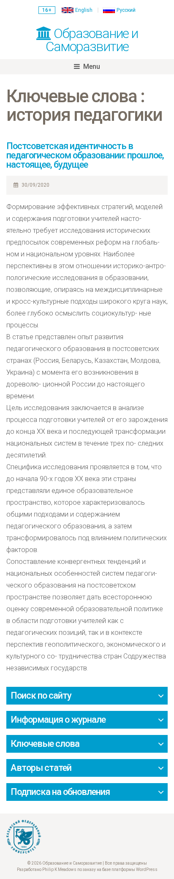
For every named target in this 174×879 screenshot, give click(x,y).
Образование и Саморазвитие (92, 39)
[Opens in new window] (87, 837)
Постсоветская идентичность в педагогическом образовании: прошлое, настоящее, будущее (85, 155)
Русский (126, 10)
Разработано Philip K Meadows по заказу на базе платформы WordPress (87, 869)
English (83, 10)
